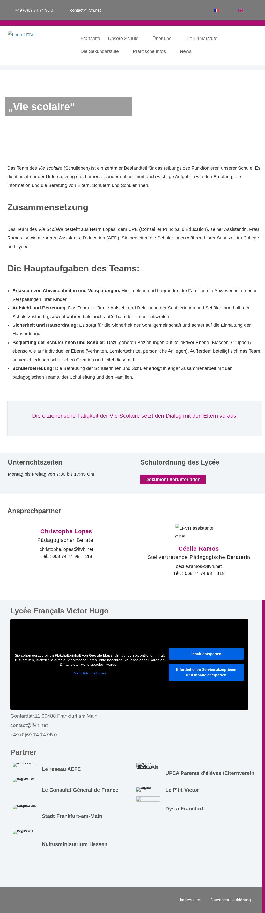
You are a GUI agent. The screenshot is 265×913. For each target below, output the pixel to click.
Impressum (190, 900)
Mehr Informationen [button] (89, 673)
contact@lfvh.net (29, 725)
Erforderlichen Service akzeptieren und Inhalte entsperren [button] (206, 672)
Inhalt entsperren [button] (206, 654)
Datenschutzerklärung (230, 900)
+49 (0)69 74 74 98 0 (33, 734)
